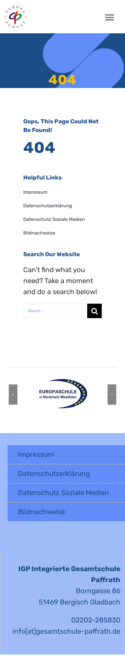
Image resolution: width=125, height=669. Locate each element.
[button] (13, 394)
